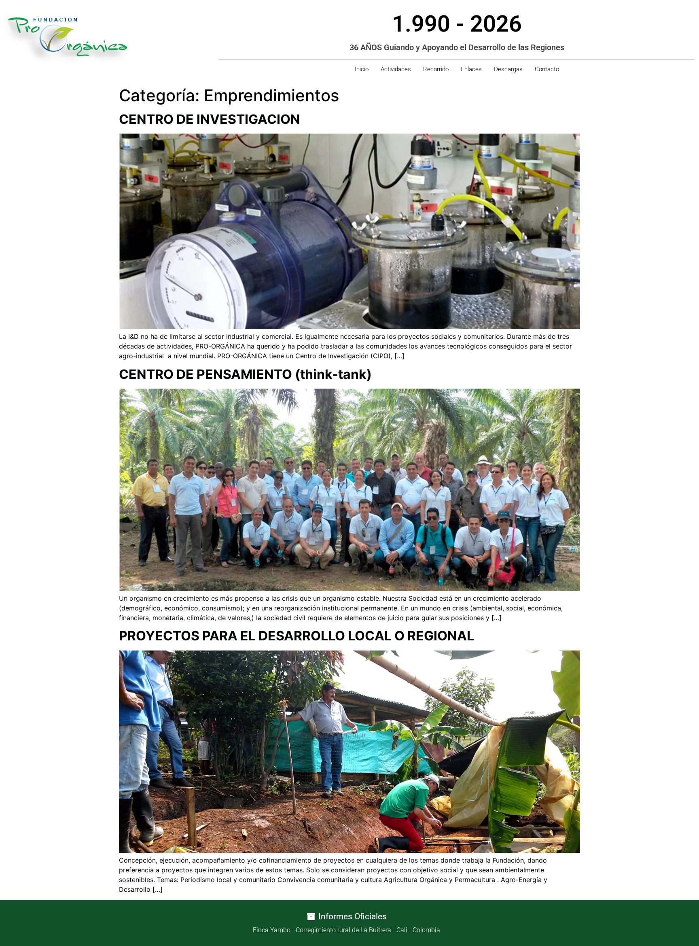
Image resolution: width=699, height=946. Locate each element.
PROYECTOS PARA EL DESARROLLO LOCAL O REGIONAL (296, 636)
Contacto (547, 69)
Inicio (362, 69)
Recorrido (436, 69)
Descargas (508, 69)
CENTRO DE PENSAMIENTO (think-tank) (245, 374)
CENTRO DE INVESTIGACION (209, 119)
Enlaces (471, 69)
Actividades (396, 69)
